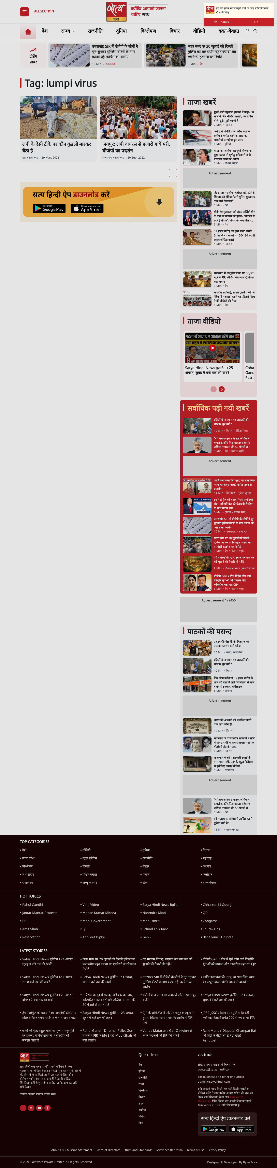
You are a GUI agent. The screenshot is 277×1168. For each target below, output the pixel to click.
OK (256, 22)
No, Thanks (221, 22)
